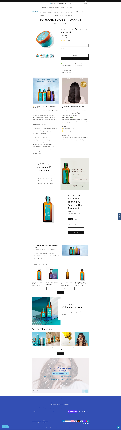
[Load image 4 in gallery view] (52, 56)
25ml (76, 219)
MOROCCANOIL (36, 348)
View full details (79, 237)
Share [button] (70, 237)
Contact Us (56, 402)
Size (61, 42)
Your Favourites (79, 348)
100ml (70, 219)
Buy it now (74, 58)
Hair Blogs (74, 402)
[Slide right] (56, 56)
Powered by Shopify (43, 427)
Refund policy (53, 404)
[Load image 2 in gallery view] (42, 56)
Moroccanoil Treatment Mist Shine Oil (67, 283)
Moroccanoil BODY (51, 348)
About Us (61, 402)
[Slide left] (33, 56)
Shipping (68, 37)
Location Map (44, 402)
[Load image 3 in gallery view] (47, 56)
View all (60, 292)
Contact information (76, 427)
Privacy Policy (60, 404)
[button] (51, 10)
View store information (67, 72)
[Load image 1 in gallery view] (37, 56)
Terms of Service (80, 402)
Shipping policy (68, 427)
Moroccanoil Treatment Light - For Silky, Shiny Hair (38, 283)
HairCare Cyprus (37, 427)
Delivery (68, 402)
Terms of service (62, 427)
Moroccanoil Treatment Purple (52, 282)
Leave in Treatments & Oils (67, 348)
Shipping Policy (67, 404)
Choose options (39, 288)
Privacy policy (56, 427)
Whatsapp (51, 402)
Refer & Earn (5, 426)
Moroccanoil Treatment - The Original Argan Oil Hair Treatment (81, 283)
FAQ (65, 402)
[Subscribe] (53, 411)
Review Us (39, 402)
